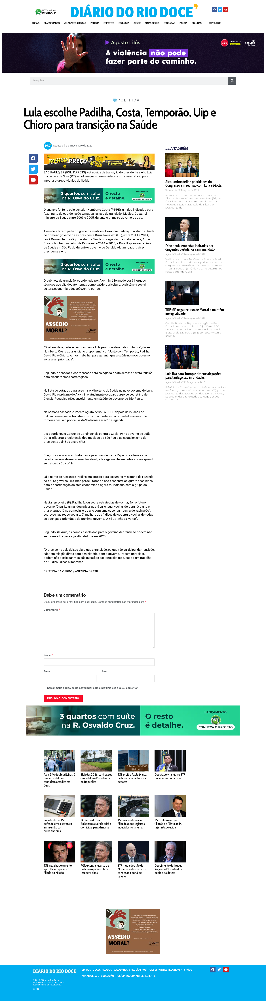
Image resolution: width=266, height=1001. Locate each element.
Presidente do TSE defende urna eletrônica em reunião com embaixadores (58, 825)
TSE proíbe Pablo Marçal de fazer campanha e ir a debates (132, 778)
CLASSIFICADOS (52, 23)
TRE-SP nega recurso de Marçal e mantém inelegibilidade (194, 311)
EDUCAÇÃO (169, 23)
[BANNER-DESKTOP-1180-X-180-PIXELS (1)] (99, 161)
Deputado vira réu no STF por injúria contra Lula (170, 776)
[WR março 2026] (99, 195)
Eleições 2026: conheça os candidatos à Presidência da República (96, 778)
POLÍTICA (94, 23)
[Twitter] (220, 9)
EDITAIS (35, 23)
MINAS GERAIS (152, 23)
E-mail (49, 671)
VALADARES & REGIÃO (75, 23)
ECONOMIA (124, 23)
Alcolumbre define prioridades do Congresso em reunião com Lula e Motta (193, 183)
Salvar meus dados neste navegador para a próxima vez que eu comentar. (92, 688)
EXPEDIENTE (215, 23)
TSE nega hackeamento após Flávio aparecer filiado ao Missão (58, 869)
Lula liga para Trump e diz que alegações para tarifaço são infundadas (193, 375)
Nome (48, 655)
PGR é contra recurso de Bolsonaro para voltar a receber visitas (95, 869)
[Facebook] (214, 9)
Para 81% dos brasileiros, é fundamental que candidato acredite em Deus (59, 780)
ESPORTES (109, 23)
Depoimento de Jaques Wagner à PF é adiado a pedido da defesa (168, 869)
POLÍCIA (183, 23)
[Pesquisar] (232, 81)
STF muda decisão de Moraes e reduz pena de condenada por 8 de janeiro (132, 871)
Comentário (52, 609)
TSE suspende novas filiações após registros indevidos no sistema (131, 823)
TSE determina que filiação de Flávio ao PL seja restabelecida (168, 823)
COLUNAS (196, 23)
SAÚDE (137, 23)
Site (104, 671)
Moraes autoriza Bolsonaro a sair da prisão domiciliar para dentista (96, 823)
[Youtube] (225, 9)
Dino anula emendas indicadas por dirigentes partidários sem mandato (190, 247)
